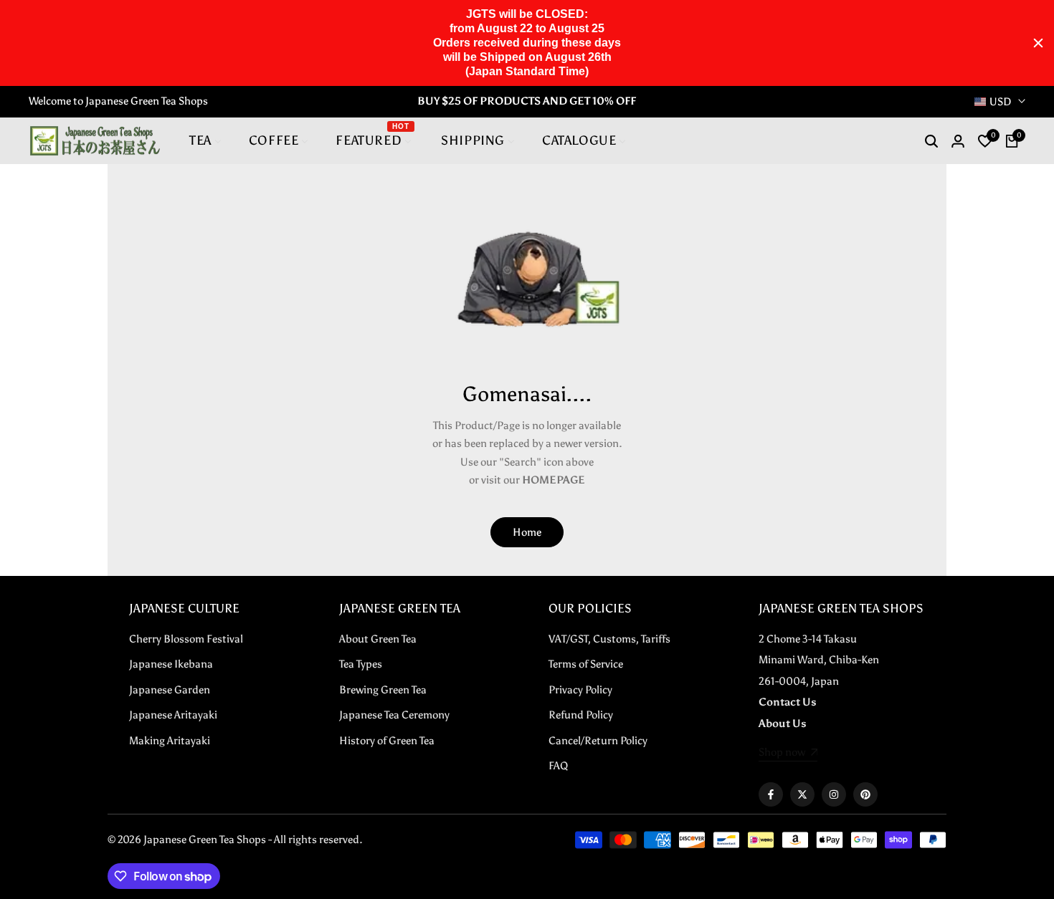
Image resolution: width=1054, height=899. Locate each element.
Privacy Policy (580, 689)
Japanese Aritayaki (173, 714)
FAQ (558, 765)
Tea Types (360, 664)
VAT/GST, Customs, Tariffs (609, 639)
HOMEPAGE (553, 479)
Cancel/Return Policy (598, 740)
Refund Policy (581, 714)
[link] (788, 753)
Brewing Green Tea (383, 689)
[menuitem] (205, 141)
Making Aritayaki (169, 740)
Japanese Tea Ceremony (394, 714)
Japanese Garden (169, 689)
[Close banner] (1038, 43)
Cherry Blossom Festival (186, 639)
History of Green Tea (387, 740)
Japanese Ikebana (171, 664)
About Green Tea (378, 639)
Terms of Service (586, 664)
